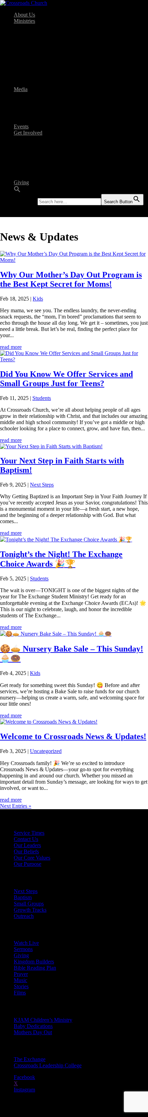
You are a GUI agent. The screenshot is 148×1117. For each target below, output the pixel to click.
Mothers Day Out (60, 39)
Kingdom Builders (34, 961)
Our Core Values (32, 858)
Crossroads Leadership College (75, 64)
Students (37, 52)
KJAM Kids (54, 33)
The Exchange (57, 58)
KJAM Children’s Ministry (43, 1020)
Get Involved (28, 133)
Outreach (37, 170)
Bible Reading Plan (49, 176)
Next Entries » (15, 806)
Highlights (52, 83)
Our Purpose (27, 864)
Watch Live (40, 95)
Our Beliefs (26, 851)
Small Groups (42, 157)
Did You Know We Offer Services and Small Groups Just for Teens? (66, 379)
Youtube (37, 120)
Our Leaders (27, 845)
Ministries (24, 21)
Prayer (21, 974)
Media (21, 89)
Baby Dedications (60, 46)
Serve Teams (41, 151)
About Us (24, 15)
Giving (21, 182)
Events (21, 126)
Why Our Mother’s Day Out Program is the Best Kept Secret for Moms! (71, 279)
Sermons (37, 102)
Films (34, 108)
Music (20, 980)
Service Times (29, 833)
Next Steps (39, 145)
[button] (17, 191)
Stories (35, 114)
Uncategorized (46, 751)
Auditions (52, 77)
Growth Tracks (44, 164)
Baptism (36, 139)
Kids (33, 27)
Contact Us (26, 839)
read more (11, 347)
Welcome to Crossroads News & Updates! (73, 736)
